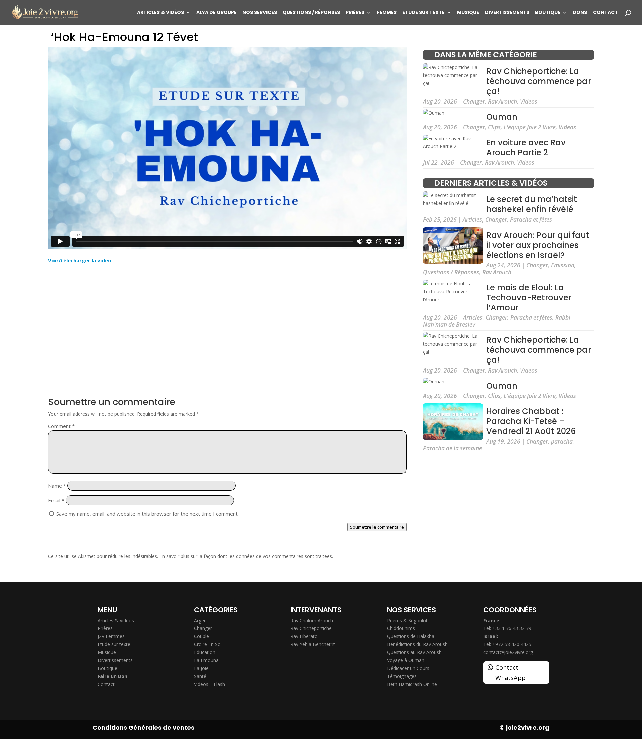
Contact (605, 13)
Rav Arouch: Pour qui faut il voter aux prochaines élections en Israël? (538, 245)
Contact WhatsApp (510, 672)
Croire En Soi (208, 644)
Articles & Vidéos (160, 13)
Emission (562, 265)
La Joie (201, 668)
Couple (201, 636)
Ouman (501, 116)
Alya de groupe (216, 13)
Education (204, 652)
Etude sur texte (423, 13)
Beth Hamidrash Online (412, 684)
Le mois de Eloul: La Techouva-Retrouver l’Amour (528, 297)
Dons (580, 13)
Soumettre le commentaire (377, 527)
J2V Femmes (111, 636)
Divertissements (507, 13)
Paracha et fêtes (531, 220)
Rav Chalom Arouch (311, 620)
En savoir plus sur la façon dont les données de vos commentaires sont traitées (245, 556)
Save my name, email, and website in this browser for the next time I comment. (147, 513)
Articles (472, 220)
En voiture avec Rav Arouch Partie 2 (526, 147)
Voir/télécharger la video (79, 260)
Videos (528, 101)
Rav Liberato (304, 636)
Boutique (547, 13)
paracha (562, 441)
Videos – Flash (209, 684)
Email (56, 500)
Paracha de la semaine (452, 448)
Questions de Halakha (410, 636)
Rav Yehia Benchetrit (312, 644)
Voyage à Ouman (405, 660)
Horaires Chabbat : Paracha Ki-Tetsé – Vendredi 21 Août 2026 (531, 421)
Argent (201, 620)
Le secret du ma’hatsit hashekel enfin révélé (531, 204)
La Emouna (206, 660)
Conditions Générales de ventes (143, 727)
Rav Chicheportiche (311, 628)
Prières (355, 13)
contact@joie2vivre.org (508, 652)
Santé (200, 676)
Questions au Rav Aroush (414, 652)
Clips (494, 127)
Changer (474, 101)
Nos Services (259, 13)
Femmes (387, 13)
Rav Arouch (502, 101)
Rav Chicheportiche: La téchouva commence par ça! (538, 81)
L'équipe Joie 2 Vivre (530, 127)
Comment (61, 426)
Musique (468, 13)
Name (57, 485)
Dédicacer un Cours (408, 668)
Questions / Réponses (311, 13)
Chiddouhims (401, 628)
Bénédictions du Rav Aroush (417, 644)
